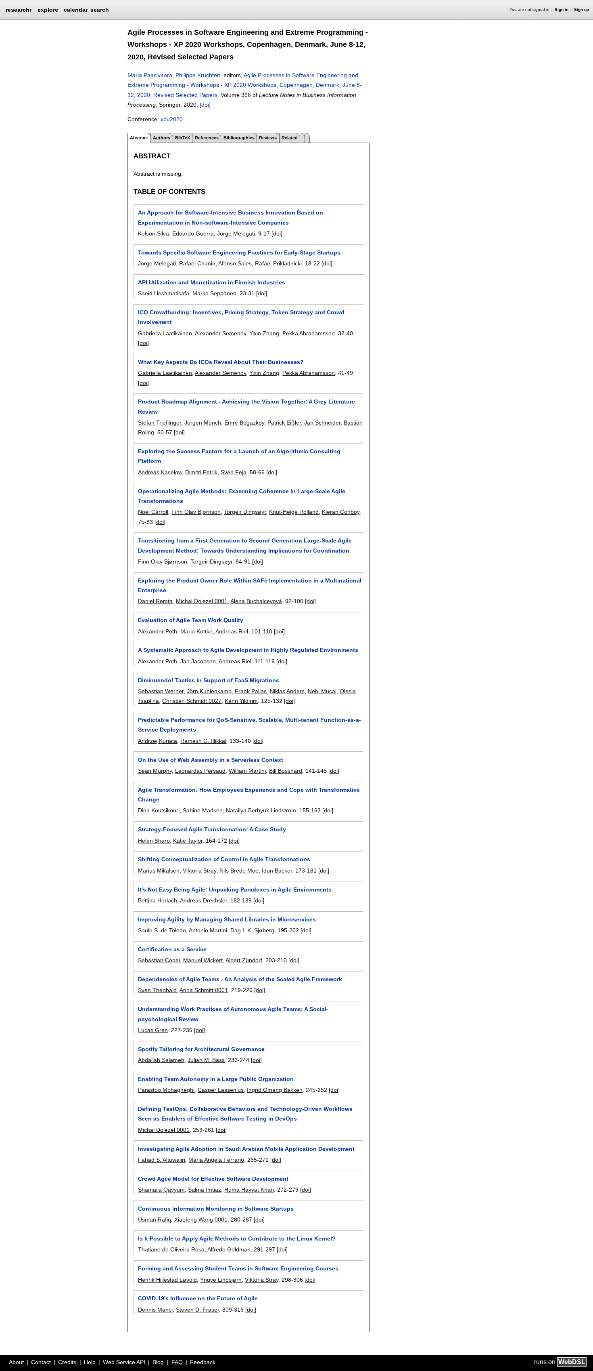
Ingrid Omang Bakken (275, 1090)
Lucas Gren (153, 1030)
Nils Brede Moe (239, 870)
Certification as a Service (172, 949)
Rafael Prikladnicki (278, 263)
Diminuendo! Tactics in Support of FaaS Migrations (208, 680)
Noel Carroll (153, 512)
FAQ (177, 1362)
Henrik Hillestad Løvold (167, 1279)
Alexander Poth (157, 631)
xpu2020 (172, 119)
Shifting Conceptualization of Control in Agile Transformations (224, 859)
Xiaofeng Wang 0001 (201, 1219)
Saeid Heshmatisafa (163, 293)
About (16, 1362)
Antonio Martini (208, 930)
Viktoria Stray (199, 870)
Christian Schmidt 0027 (191, 701)
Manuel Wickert (203, 960)
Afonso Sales (235, 263)
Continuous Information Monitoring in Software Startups (216, 1208)
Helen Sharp (154, 840)
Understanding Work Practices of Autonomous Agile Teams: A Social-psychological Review (233, 1014)
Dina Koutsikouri (159, 810)
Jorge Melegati (236, 233)
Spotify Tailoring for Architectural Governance (201, 1049)
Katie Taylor (188, 840)
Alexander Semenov (220, 333)
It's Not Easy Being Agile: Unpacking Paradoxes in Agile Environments (235, 889)
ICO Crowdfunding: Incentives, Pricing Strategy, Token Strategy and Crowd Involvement (241, 317)
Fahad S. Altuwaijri (161, 1160)
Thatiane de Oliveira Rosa (171, 1249)
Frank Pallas (251, 691)
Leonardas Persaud (200, 771)
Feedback (202, 1362)
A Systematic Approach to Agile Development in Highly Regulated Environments (248, 650)
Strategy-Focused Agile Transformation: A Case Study (212, 829)
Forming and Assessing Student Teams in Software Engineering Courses (238, 1268)
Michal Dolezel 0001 (202, 601)
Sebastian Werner (161, 691)
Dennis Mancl (155, 1309)
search (99, 9)
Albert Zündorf (244, 960)
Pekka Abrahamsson (308, 333)
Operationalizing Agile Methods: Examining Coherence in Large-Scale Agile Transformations (241, 496)
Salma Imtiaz (204, 1189)
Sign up (581, 9)
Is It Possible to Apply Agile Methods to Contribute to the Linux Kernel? (237, 1238)
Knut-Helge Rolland (294, 512)
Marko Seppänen (214, 293)
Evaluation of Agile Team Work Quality (190, 620)
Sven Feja (233, 472)
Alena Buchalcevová (256, 601)
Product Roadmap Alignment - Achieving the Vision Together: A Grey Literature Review (246, 406)
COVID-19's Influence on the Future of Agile (198, 1298)
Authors (161, 137)
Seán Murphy (155, 771)
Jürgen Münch (202, 422)
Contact (41, 1362)
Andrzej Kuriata (157, 741)
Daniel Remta (155, 601)
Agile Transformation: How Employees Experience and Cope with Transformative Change (249, 794)
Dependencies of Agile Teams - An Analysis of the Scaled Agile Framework (240, 979)
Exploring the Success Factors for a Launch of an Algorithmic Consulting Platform (239, 456)
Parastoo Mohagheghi (166, 1090)
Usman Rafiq (154, 1219)
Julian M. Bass (206, 1060)
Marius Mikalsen (159, 870)
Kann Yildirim (241, 701)
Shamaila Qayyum (161, 1189)
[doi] (205, 104)
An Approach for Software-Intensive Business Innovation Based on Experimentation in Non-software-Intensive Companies (230, 217)
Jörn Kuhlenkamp (209, 691)
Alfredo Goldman (229, 1249)
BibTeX (182, 137)
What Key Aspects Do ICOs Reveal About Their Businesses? (221, 362)
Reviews (268, 137)
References (207, 137)
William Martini (247, 771)
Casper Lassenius (221, 1090)
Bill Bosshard (285, 771)
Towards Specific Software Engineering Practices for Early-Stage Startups (239, 252)
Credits (67, 1362)
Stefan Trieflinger (159, 422)
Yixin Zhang (264, 333)
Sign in (561, 9)
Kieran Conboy (340, 512)
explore (48, 9)
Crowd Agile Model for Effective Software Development (213, 1178)
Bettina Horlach (157, 900)
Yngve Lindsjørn (221, 1279)
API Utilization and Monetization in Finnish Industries (211, 282)
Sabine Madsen (203, 810)
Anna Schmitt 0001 (204, 990)
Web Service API (124, 1362)
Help (90, 1362)
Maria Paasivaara (149, 75)
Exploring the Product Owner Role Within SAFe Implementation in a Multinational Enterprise (249, 585)
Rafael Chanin (197, 263)
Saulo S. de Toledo (162, 930)
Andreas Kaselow (160, 472)
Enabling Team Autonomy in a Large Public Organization (216, 1079)
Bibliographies (239, 137)
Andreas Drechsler (203, 900)
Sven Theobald (157, 990)
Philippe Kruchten (197, 75)
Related (290, 137)
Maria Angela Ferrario (216, 1160)
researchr (18, 9)
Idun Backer (277, 870)
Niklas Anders (287, 691)
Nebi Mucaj (322, 691)
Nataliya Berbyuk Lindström (261, 810)
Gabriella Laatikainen (165, 333)
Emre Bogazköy (244, 422)
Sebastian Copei (159, 960)
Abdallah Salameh (161, 1060)
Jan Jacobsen (198, 661)
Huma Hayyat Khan (249, 1189)
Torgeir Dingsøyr (245, 512)
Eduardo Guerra (193, 233)
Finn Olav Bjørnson (196, 512)
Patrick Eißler (284, 422)
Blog (158, 1362)
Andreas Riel (231, 631)
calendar (76, 9)
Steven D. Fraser (197, 1309)
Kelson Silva (153, 233)
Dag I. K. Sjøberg (252, 930)
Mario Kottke (196, 631)
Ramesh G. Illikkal (203, 741)
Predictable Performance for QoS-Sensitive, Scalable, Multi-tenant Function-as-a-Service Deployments (249, 725)
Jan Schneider (322, 422)
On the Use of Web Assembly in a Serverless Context (210, 760)
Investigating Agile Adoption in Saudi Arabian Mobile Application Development (246, 1149)
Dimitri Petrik (201, 472)
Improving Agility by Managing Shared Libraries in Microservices (227, 919)
